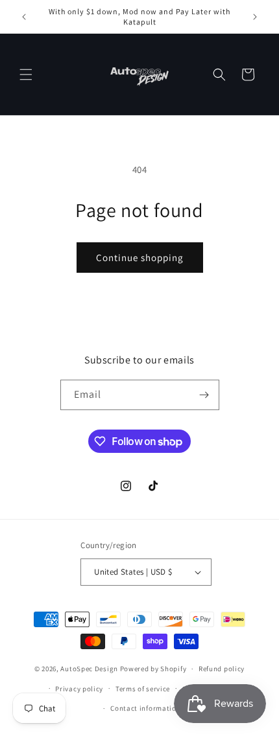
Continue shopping (140, 257)
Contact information (145, 708)
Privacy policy (79, 688)
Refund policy (222, 668)
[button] (26, 74)
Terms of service (142, 688)
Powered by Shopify (153, 668)
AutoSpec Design (89, 668)
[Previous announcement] (24, 17)
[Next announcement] (255, 17)
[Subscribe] (204, 395)
